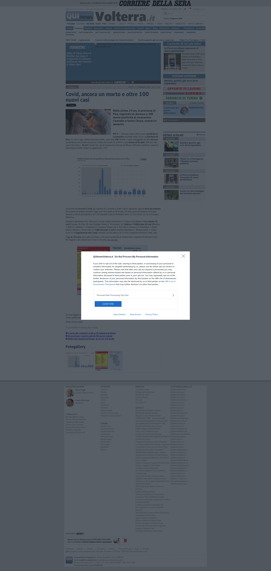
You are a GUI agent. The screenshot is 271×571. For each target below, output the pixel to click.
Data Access (135, 314)
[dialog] (135, 285)
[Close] (184, 257)
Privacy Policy (151, 314)
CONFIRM (108, 304)
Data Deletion (119, 314)
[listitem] (135, 295)
